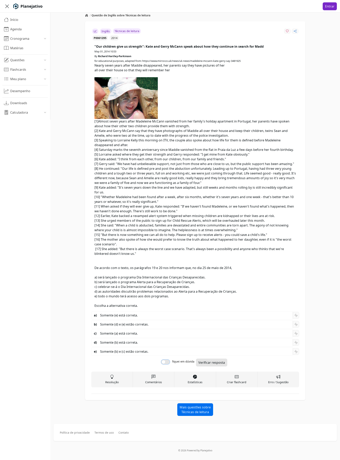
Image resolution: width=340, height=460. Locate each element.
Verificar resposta (211, 362)
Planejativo (206, 450)
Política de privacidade (75, 432)
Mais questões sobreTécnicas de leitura (195, 409)
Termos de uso (104, 432)
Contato (123, 432)
